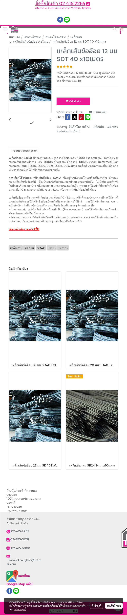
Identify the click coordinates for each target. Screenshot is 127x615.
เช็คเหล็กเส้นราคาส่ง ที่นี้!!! (24, 229)
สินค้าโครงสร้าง (79, 126)
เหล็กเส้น (98, 126)
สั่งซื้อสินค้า (74, 101)
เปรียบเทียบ (99, 112)
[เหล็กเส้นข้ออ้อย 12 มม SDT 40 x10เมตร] (30, 80)
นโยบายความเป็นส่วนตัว (74, 605)
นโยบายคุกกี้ (20, 609)
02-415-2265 (20, 531)
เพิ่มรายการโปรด (71, 112)
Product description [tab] (24, 150)
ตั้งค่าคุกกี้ (96, 605)
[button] (113, 29)
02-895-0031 (19, 539)
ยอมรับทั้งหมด (114, 605)
